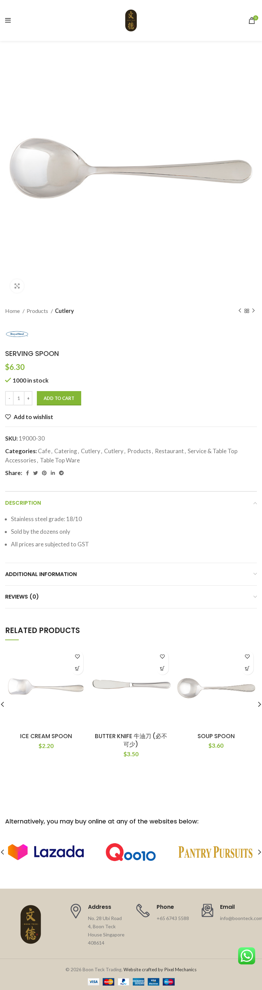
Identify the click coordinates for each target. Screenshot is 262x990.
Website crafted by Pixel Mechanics (159, 969)
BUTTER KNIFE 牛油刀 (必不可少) (131, 740)
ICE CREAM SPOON (46, 736)
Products (38, 310)
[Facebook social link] (27, 473)
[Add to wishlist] (77, 657)
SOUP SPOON (216, 736)
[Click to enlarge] (17, 286)
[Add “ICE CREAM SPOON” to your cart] (77, 669)
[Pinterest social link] (44, 473)
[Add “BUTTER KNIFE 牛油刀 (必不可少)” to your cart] (163, 669)
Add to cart (59, 398)
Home (13, 310)
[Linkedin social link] (53, 473)
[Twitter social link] (35, 473)
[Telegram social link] (61, 473)
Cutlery (64, 310)
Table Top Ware (60, 460)
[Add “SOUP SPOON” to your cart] (247, 669)
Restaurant (169, 451)
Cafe (44, 451)
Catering (65, 451)
